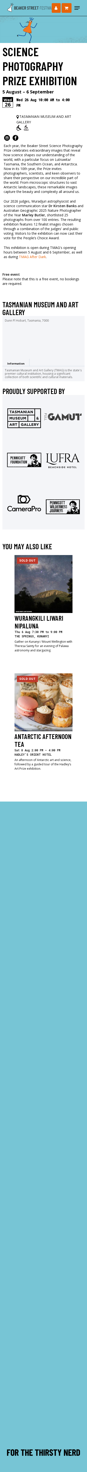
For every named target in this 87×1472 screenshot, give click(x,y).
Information (16, 363)
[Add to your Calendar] (7, 137)
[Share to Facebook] (15, 137)
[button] (77, 8)
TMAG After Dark (32, 256)
